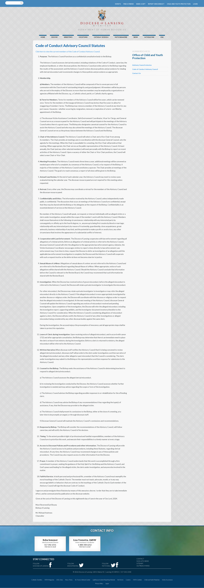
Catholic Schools (101, 37)
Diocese (54, 37)
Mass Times (69, 580)
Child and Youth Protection (179, 4)
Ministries (68, 37)
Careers (128, 580)
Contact (140, 559)
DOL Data (60, 580)
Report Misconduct (156, 4)
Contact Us (136, 73)
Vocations (83, 37)
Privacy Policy (99, 583)
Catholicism (149, 37)
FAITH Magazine (121, 37)
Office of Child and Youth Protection (147, 56)
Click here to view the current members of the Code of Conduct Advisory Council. (68, 51)
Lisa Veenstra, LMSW (84, 539)
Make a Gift (140, 4)
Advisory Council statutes (142, 65)
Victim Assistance (167, 580)
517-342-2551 (50, 545)
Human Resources (141, 51)
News (136, 37)
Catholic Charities (36, 580)
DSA (162, 37)
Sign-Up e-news (143, 561)
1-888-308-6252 (85, 545)
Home (43, 37)
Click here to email (50, 547)
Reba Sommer (50, 539)
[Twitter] (81, 565)
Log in (107, 583)
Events (118, 4)
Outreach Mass (143, 566)
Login (195, 4)
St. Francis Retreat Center (82, 580)
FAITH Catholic (137, 580)
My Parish (120, 580)
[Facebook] (50, 564)
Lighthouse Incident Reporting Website (104, 580)
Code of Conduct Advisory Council (145, 69)
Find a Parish (128, 4)
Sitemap (140, 563)
